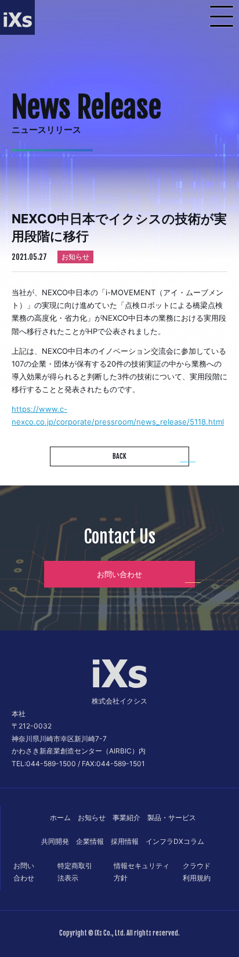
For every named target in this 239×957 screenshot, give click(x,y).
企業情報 (90, 841)
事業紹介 (126, 817)
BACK (119, 456)
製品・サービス (171, 817)
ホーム (60, 817)
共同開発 (55, 841)
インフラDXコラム (175, 841)
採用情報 (125, 841)
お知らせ (92, 817)
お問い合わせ (119, 574)
